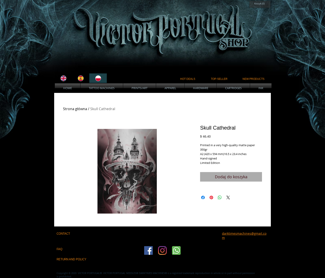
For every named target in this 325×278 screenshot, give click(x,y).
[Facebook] (148, 250)
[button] (101, 88)
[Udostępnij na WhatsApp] (219, 197)
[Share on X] (228, 197)
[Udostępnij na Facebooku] (203, 197)
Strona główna (75, 108)
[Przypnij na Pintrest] (211, 197)
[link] (258, 3)
